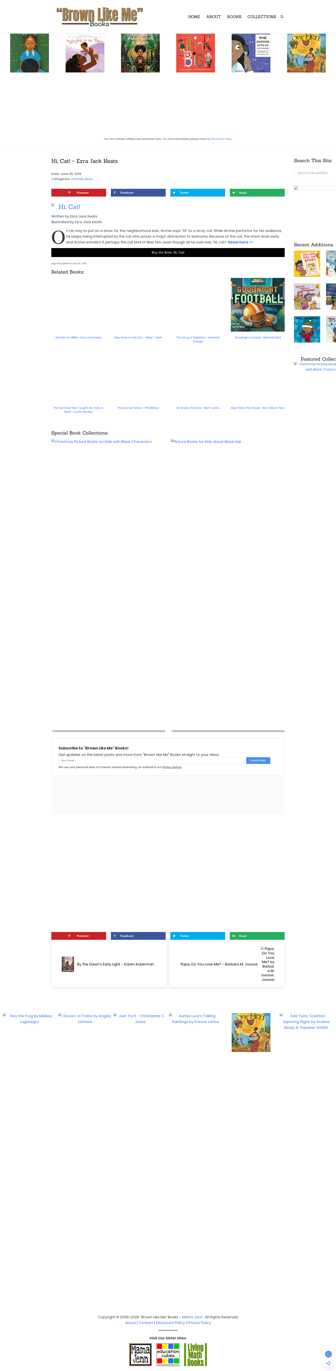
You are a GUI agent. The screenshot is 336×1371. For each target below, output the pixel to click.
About (130, 1322)
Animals (77, 179)
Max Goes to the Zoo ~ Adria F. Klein (138, 337)
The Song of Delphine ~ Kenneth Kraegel (198, 339)
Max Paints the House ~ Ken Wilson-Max (257, 408)
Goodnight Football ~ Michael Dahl (258, 337)
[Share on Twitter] (5, 690)
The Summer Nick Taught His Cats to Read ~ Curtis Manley (78, 410)
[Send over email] (5, 701)
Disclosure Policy (221, 139)
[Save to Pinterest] (5, 668)
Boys (89, 179)
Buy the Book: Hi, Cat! (168, 252)
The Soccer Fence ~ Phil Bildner (138, 408)
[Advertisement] (168, 106)
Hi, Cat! (69, 207)
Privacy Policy (199, 1322)
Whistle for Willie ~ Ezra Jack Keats (78, 337)
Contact (146, 1322)
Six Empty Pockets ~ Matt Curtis (198, 408)
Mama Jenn (192, 1317)
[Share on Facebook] (5, 679)
